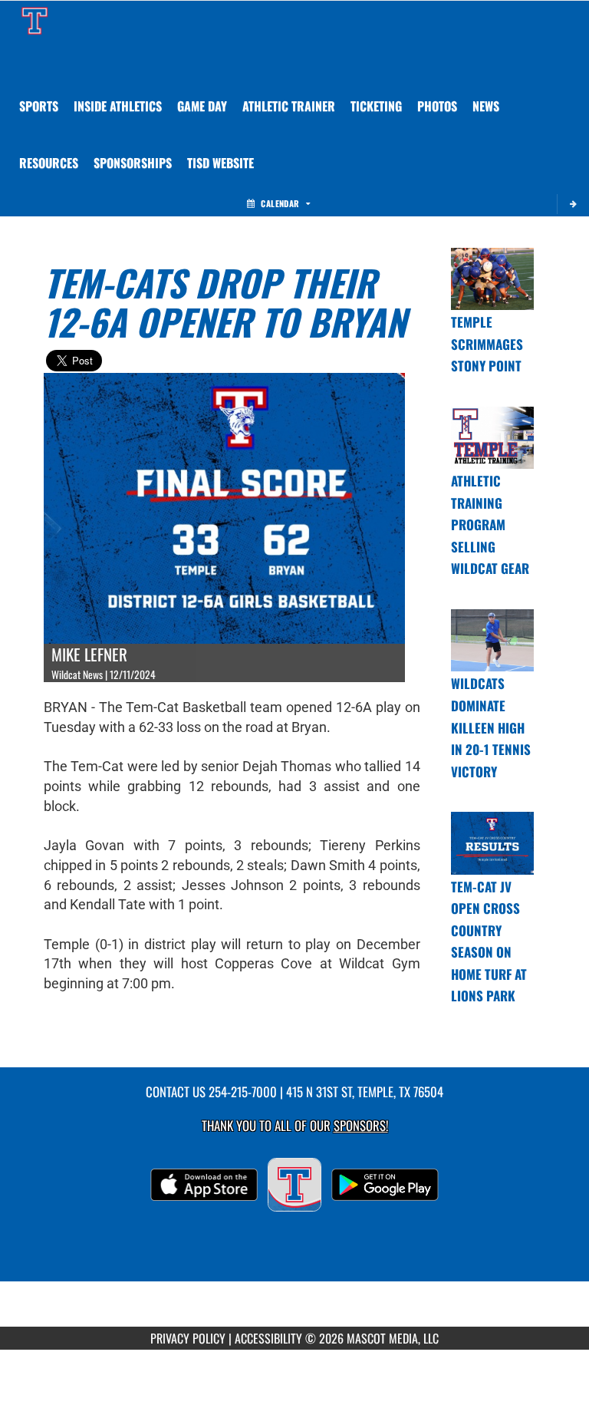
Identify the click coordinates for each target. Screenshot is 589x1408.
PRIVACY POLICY (187, 1338)
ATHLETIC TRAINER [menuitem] (288, 106)
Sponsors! (361, 1125)
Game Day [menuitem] (202, 106)
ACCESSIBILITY (268, 1338)
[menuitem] (437, 105)
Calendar (280, 203)
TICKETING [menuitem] (376, 106)
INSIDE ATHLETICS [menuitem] (118, 106)
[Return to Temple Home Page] (35, 20)
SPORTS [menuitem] (38, 106)
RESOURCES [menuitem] (48, 162)
